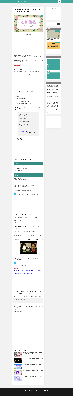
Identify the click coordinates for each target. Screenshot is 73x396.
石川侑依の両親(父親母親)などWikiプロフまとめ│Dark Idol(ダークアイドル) (26, 103)
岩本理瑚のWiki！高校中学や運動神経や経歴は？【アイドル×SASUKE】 (33, 365)
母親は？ (18, 96)
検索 (58, 24)
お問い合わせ (32, 390)
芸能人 (42, 15)
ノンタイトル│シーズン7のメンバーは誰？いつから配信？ (53, 39)
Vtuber (49, 71)
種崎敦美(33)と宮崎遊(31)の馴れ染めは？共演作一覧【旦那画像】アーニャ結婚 (33, 353)
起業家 (49, 66)
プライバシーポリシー (39, 390)
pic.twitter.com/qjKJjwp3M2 (23, 131)
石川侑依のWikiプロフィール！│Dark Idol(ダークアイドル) (24, 91)
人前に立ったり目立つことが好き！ (20, 98)
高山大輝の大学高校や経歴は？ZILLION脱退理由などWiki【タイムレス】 (33, 377)
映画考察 (22, 1)
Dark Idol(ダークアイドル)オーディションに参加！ (22, 101)
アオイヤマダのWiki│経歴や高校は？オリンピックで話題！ (33, 371)
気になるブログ (16, 1)
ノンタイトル (29, 1)
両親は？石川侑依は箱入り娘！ (20, 93)
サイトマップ (27, 390)
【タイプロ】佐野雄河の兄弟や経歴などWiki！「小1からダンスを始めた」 (33, 359)
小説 (48, 78)
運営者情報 (46, 390)
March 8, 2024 (26, 134)
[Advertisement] (28, 41)
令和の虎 (25, 1)
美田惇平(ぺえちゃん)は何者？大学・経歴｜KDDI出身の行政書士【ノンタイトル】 (53, 51)
